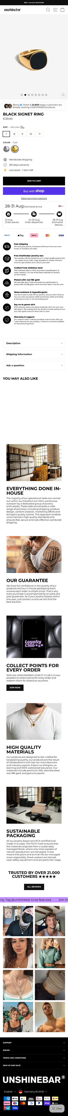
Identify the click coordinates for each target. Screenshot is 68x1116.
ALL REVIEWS (34, 887)
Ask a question (15, 365)
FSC (36, 841)
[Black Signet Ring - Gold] (9, 427)
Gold (14, 149)
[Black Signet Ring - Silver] (5, 427)
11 (39, 134)
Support (7, 1043)
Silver (6, 149)
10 (31, 134)
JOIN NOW (15, 687)
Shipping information (19, 354)
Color (10, 143)
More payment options (34, 198)
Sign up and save (12, 1065)
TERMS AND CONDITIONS (14, 1058)
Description (13, 343)
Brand (6, 1050)
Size (11, 127)
